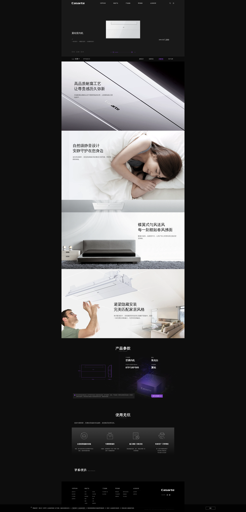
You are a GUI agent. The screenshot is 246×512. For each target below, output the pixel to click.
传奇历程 (73, 494)
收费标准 (117, 496)
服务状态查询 (125, 491)
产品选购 (104, 488)
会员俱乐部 (136, 488)
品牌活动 (135, 494)
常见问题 (125, 496)
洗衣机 (93, 491)
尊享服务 (117, 488)
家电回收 (117, 491)
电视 (85, 498)
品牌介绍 (73, 491)
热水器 (93, 496)
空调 (85, 494)
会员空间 (135, 491)
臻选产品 (87, 488)
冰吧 (93, 498)
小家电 (86, 503)
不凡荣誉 (73, 496)
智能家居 (94, 503)
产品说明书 (117, 494)
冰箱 (85, 491)
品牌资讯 (73, 498)
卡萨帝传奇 (75, 488)
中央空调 (94, 494)
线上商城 (104, 494)
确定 (210, 508)
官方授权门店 (105, 491)
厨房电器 (86, 496)
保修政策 (125, 494)
